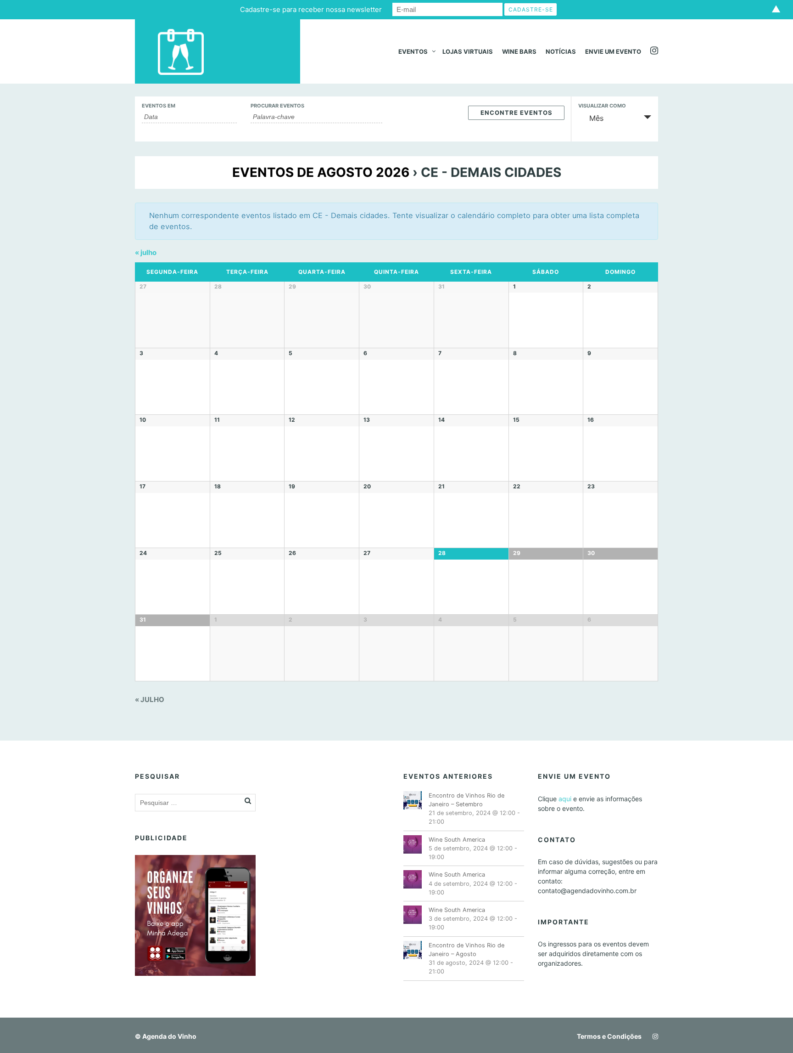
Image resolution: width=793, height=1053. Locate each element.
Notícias (561, 51)
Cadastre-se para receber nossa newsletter (311, 9)
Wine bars (519, 51)
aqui (564, 799)
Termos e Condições (609, 1036)
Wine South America (457, 839)
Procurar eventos (277, 105)
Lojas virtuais (467, 51)
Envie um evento (613, 51)
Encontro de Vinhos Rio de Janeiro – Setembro (466, 800)
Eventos (413, 51)
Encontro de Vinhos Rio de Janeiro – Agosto (466, 949)
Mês (596, 118)
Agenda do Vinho (169, 1036)
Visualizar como (602, 105)
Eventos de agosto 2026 (320, 172)
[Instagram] (653, 1036)
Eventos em (158, 105)
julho (145, 252)
